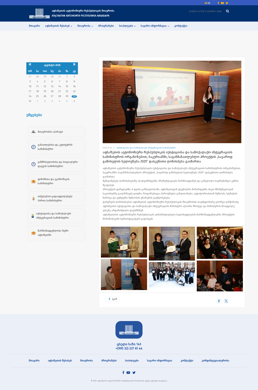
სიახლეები (132, 360)
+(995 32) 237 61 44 (129, 348)
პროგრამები (106, 25)
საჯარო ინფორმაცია (159, 360)
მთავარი (34, 25)
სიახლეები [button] (126, 25)
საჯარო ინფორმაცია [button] (154, 25)
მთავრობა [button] (84, 25)
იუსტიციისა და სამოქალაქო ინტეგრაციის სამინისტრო (146, 148)
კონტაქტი (180, 25)
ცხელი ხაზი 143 (129, 344)
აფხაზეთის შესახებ (60, 360)
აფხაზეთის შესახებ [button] (57, 25)
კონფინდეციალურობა (215, 360)
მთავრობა (86, 360)
